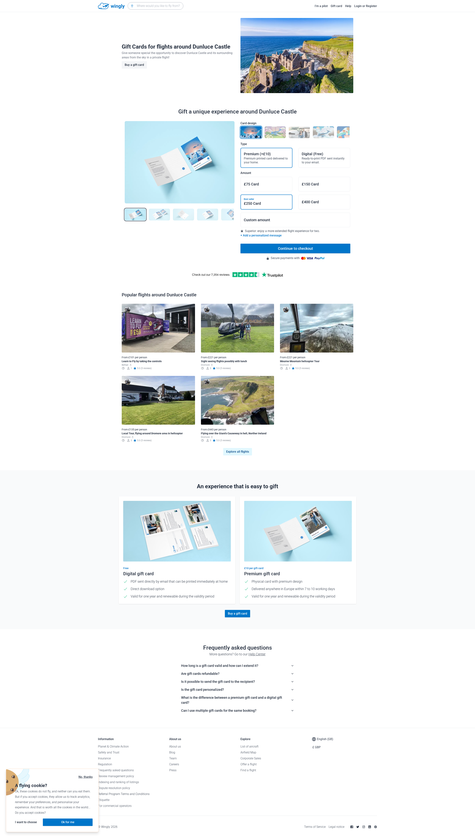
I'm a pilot (321, 6)
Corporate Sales (250, 758)
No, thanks (85, 777)
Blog (172, 752)
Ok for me (67, 822)
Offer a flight (248, 764)
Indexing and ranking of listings (118, 782)
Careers (174, 764)
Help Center (257, 654)
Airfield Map (248, 752)
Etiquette (103, 800)
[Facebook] (351, 826)
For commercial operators (115, 806)
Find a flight (248, 770)
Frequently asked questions (116, 770)
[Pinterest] (375, 826)
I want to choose (26, 822)
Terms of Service (315, 827)
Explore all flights (237, 451)
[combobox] (155, 6)
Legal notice (336, 827)
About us (175, 746)
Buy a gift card (134, 65)
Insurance (104, 758)
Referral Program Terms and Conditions (124, 794)
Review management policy (116, 776)
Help (348, 6)
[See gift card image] (135, 214)
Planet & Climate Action (113, 746)
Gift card (336, 6)
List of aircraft (249, 746)
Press (172, 770)
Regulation (105, 764)
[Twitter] (357, 826)
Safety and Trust (108, 752)
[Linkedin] (369, 826)
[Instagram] (363, 826)
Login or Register (365, 6)
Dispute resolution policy (114, 788)
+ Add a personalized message (261, 235)
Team (173, 758)
